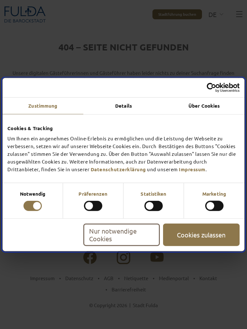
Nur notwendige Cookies (113, 234)
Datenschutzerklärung (118, 169)
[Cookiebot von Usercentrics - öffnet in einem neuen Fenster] (211, 88)
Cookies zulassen (201, 234)
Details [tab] (123, 105)
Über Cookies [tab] (204, 105)
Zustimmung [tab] (42, 105)
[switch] (93, 206)
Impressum (192, 169)
